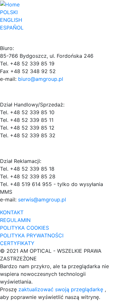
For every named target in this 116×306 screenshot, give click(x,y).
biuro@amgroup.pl (40, 79)
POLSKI (9, 12)
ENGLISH (11, 20)
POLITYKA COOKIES (24, 228)
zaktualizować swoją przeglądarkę (61, 289)
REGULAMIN (15, 220)
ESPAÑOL (12, 27)
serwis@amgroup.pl (42, 199)
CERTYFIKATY (17, 243)
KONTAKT (12, 212)
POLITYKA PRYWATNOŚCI (31, 235)
